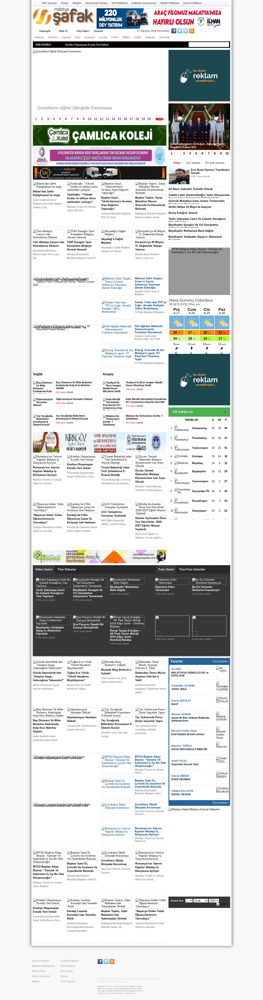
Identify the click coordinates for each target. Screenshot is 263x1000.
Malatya (39, 37)
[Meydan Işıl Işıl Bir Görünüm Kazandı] (209, 582)
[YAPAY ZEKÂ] (222, 687)
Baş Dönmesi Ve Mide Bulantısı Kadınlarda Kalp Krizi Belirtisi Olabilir (74, 385)
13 (107, 119)
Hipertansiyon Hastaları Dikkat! (74, 399)
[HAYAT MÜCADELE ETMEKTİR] (222, 747)
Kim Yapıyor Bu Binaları (207, 621)
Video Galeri (43, 569)
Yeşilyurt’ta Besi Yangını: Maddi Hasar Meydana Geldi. (144, 384)
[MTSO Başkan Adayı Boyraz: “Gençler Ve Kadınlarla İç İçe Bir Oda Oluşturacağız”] (199, 271)
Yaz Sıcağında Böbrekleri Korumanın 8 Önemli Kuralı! (72, 417)
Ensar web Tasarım (184, 983)
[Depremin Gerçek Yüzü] (222, 762)
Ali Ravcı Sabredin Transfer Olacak (190, 189)
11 (95, 119)
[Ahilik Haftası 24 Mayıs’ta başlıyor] (90, 635)
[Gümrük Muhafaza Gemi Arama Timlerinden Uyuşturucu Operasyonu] (53, 635)
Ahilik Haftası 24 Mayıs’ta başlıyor (189, 206)
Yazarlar (98, 31)
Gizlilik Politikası (169, 3)
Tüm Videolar (67, 569)
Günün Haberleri (41, 976)
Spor (78, 37)
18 (137, 119)
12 (101, 119)
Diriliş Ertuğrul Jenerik (182, 212)
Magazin (150, 37)
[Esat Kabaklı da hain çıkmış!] (222, 732)
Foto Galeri (82, 31)
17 (131, 119)
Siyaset (66, 37)
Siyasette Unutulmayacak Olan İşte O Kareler (171, 626)
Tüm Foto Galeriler (192, 569)
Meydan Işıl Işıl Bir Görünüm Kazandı (204, 588)
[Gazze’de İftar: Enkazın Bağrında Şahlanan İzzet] (222, 717)
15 (119, 119)
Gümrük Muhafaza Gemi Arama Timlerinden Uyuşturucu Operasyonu (196, 202)
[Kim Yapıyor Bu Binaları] (208, 617)
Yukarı (158, 374)
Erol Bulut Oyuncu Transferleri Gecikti (48, 603)
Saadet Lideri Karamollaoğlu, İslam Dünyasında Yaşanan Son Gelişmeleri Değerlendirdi (198, 196)
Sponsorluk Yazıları (96, 3)
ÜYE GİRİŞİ (221, 31)
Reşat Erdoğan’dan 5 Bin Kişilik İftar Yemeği (171, 588)
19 (143, 119)
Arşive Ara (177, 900)
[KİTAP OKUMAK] (222, 778)
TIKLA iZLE (201, 181)
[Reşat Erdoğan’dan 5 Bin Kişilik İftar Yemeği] (172, 582)
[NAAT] (222, 702)
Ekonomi (90, 37)
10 (227, 153)
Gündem (53, 37)
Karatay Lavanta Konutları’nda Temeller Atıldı (90, 44)
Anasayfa (35, 3)
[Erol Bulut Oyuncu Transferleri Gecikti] (53, 598)
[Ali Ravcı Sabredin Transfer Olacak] (90, 598)
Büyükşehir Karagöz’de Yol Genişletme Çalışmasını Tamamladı (193, 226)
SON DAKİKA (43, 44)
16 (125, 119)
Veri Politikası (120, 3)
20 (149, 119)
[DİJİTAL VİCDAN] (222, 793)
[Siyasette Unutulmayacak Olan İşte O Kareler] (172, 620)
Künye (65, 3)
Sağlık (138, 37)
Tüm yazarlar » (220, 661)
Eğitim (126, 37)
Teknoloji (164, 37)
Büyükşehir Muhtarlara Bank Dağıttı (190, 230)
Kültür (115, 37)
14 (113, 119)
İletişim (77, 3)
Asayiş (103, 37)
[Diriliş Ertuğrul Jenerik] (125, 617)
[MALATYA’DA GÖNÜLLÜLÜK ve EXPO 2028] (222, 672)
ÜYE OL (204, 31)
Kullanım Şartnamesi (144, 3)
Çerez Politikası (192, 3)
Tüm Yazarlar (49, 3)
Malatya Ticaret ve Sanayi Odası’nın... (58, 100)
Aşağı (163, 374)
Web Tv (63, 31)
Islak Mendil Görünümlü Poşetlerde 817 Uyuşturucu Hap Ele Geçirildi (146, 401)
